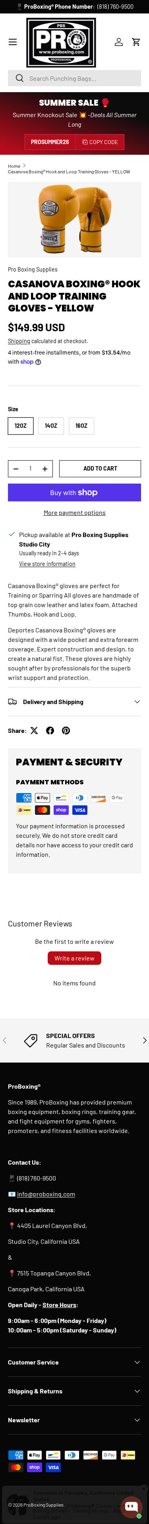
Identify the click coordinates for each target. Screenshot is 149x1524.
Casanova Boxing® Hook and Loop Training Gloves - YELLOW (69, 171)
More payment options (75, 512)
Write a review (74, 958)
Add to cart (100, 468)
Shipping (19, 341)
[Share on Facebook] (50, 730)
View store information (47, 563)
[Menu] (12, 42)
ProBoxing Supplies (43, 1504)
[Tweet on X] (34, 730)
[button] (136, 42)
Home (14, 166)
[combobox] (74, 78)
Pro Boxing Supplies (33, 269)
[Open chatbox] (131, 1507)
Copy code (103, 142)
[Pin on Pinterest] (66, 730)
